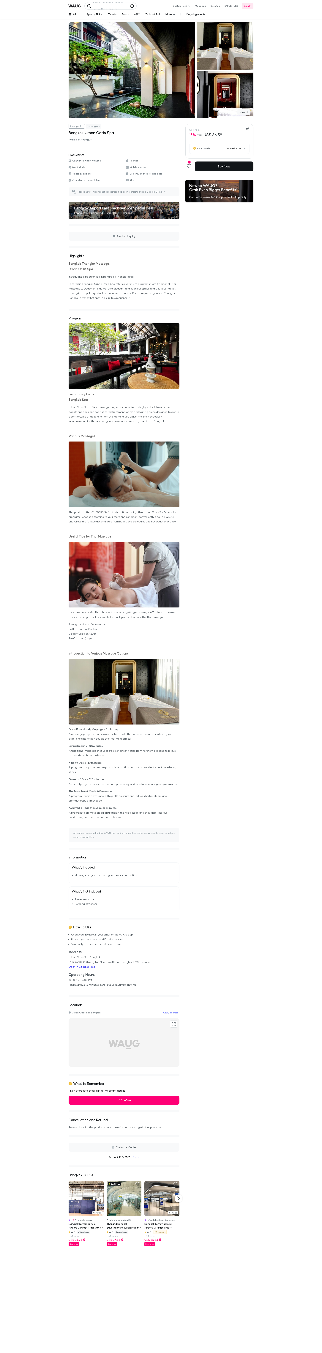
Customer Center (126, 1147)
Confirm (126, 1100)
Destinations (180, 5)
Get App (215, 5)
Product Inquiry (126, 236)
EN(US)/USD (231, 5)
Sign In (247, 5)
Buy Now (224, 166)
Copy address (170, 1012)
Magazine (200, 5)
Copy (136, 1157)
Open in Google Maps (82, 966)
